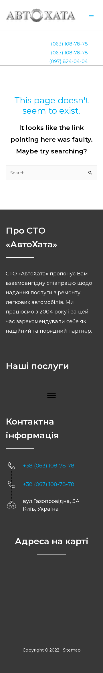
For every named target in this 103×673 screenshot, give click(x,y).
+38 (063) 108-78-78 (48, 465)
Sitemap (72, 650)
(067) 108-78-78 (69, 53)
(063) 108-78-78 (69, 44)
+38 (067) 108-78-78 (48, 484)
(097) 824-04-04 (68, 61)
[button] (51, 395)
